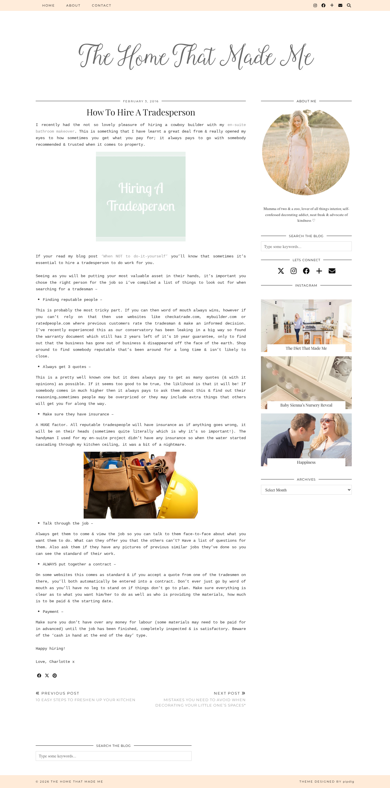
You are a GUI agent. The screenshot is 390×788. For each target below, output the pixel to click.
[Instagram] (315, 5)
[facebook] (306, 270)
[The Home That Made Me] (195, 46)
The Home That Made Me (77, 781)
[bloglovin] (319, 270)
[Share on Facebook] (39, 675)
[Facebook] (323, 5)
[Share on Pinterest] (55, 675)
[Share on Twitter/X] (47, 675)
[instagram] (294, 270)
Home (48, 5)
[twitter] (281, 270)
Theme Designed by (326, 781)
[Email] (340, 5)
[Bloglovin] (332, 5)
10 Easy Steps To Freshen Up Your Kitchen (86, 696)
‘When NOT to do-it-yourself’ (134, 256)
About (73, 5)
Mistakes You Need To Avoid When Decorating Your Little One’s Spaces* (200, 699)
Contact (101, 5)
